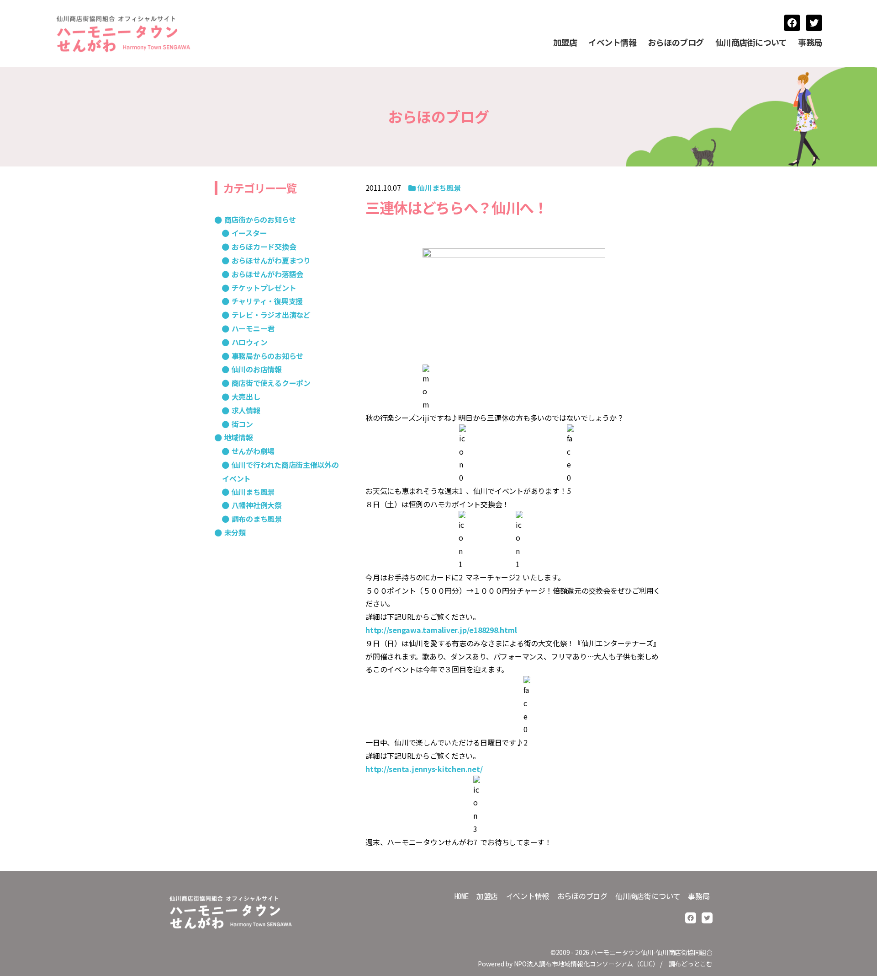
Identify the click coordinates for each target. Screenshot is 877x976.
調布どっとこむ (691, 963)
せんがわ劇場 (253, 450)
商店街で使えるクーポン (271, 382)
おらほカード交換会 (264, 246)
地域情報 (238, 437)
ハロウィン (249, 342)
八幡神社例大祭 (257, 504)
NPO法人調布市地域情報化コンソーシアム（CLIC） (586, 963)
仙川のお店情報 (257, 369)
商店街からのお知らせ (260, 219)
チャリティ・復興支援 (267, 300)
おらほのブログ (676, 43)
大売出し (246, 396)
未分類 (235, 532)
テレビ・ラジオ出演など (271, 314)
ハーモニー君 (253, 328)
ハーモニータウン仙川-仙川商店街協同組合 (652, 952)
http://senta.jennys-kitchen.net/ (423, 768)
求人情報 (246, 410)
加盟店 (565, 43)
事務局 (810, 43)
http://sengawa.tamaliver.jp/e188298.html (441, 629)
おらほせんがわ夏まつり (271, 260)
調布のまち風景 (257, 518)
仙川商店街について (751, 43)
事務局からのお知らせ (267, 355)
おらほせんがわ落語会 (267, 273)
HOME (461, 896)
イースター (249, 232)
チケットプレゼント (264, 287)
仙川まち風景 (439, 187)
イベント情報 (612, 43)
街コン (242, 423)
